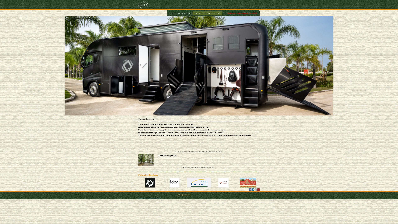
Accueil (172, 13)
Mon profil (204, 151)
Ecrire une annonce (181, 151)
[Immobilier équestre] (146, 160)
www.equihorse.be (210, 135)
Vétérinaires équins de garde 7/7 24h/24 (242, 13)
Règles (220, 151)
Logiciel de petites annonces (191, 167)
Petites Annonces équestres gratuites (207, 13)
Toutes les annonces (194, 151)
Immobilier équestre (167, 155)
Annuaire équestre (184, 13)
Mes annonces (213, 151)
